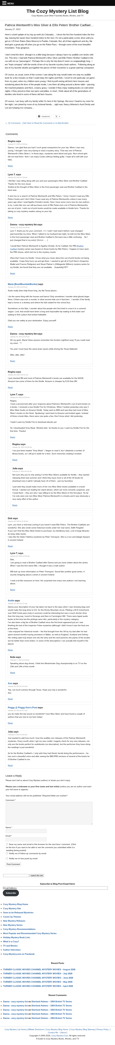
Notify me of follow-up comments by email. (28, 853)
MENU (10, 3)
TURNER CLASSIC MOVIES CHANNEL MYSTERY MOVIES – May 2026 (37, 982)
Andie (11, 600)
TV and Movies (10, 945)
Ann (10, 683)
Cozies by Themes (12, 917)
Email (9, 836)
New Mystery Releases (14, 921)
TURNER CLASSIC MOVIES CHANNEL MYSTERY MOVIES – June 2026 (38, 978)
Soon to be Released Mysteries (18, 912)
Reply (10, 166)
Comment (11, 800)
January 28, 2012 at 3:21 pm (17, 686)
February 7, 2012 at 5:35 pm (19, 660)
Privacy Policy (102, 1029)
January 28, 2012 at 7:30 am (17, 177)
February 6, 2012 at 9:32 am (22, 471)
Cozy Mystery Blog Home (15, 904)
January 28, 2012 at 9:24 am (20, 227)
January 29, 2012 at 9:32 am (20, 397)
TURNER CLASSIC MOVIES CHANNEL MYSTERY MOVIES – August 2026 (39, 969)
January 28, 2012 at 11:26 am (18, 521)
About (63, 1032)
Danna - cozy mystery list (15, 1001)
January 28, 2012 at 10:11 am (18, 375)
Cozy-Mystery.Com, (60, 1035)
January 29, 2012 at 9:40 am (20, 556)
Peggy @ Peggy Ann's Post (22, 707)
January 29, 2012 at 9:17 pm (17, 710)
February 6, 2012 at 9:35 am (17, 734)
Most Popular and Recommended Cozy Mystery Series (30, 933)
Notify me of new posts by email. (23, 858)
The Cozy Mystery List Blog (58, 11)
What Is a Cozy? (11, 941)
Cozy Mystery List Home (15, 1029)
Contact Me (53, 1032)
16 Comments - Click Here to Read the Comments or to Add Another (38, 123)
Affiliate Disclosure (36, 1029)
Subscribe (11, 893)
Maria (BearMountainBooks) (23, 284)
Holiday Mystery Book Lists (16, 937)
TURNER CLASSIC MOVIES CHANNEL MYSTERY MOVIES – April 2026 (38, 986)
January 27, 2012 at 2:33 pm (17, 144)
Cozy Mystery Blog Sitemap (82, 1029)
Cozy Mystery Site (12, 908)
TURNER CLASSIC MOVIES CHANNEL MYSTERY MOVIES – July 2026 (37, 973)
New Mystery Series (13, 925)
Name (9, 827)
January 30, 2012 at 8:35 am (22, 447)
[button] (4, 3)
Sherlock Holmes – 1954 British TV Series (51, 1001)
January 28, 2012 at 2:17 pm (17, 603)
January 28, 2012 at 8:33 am (17, 287)
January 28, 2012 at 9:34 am (20, 337)
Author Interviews (12, 950)
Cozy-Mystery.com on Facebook (18, 954)
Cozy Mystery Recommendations (19, 929)
